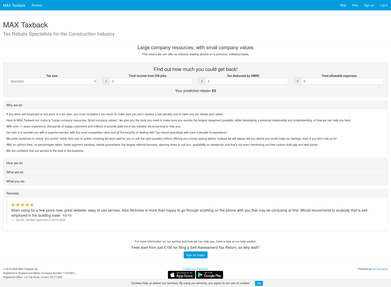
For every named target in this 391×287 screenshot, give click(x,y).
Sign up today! (195, 255)
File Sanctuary (380, 269)
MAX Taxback (14, 5)
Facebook (202, 269)
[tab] (195, 105)
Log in (384, 5)
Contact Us (189, 269)
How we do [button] (14, 163)
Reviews (37, 5)
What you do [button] (15, 181)
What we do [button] (14, 172)
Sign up (369, 5)
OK (259, 283)
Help (355, 5)
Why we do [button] (14, 105)
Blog (343, 5)
